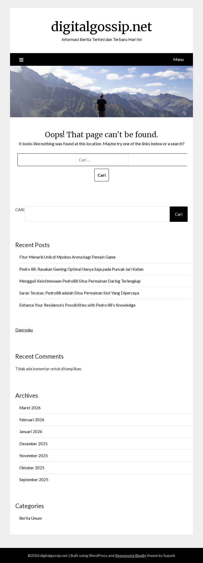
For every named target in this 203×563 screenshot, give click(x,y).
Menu (178, 59)
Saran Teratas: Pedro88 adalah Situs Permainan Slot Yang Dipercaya (79, 292)
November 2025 (33, 455)
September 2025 (33, 479)
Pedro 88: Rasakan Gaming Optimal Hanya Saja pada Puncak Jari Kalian (81, 269)
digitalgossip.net (101, 27)
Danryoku (24, 329)
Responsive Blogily (130, 555)
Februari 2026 (31, 419)
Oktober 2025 (31, 467)
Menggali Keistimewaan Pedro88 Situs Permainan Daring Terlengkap (80, 281)
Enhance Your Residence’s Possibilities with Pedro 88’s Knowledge (77, 305)
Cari (20, 209)
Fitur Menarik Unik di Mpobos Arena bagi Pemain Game (67, 257)
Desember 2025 (33, 443)
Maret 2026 (30, 407)
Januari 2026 (30, 431)
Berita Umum (30, 518)
